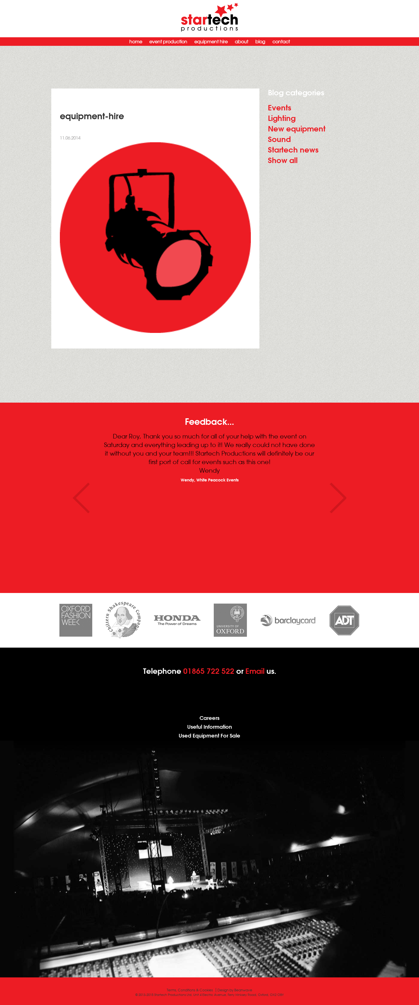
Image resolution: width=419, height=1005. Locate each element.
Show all (283, 160)
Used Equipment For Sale (209, 735)
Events (279, 107)
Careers (209, 718)
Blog (260, 41)
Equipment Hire (211, 41)
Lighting (282, 118)
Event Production (168, 41)
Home (135, 41)
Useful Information (209, 727)
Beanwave (243, 990)
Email (255, 671)
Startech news (293, 150)
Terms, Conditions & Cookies (190, 990)
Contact (281, 41)
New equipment (297, 128)
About (241, 41)
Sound (279, 139)
